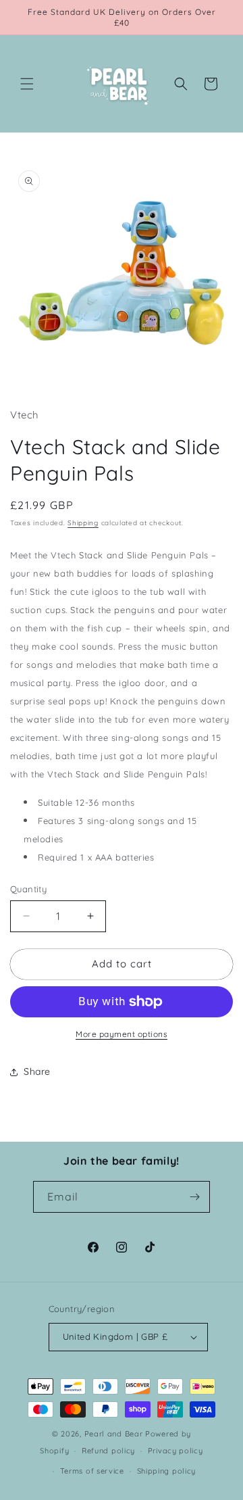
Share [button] (37, 1071)
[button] (27, 84)
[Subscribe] (194, 1197)
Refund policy (108, 1450)
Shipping (83, 522)
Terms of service (92, 1471)
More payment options (121, 1034)
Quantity (28, 889)
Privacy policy (175, 1450)
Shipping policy (166, 1471)
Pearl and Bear (113, 1433)
